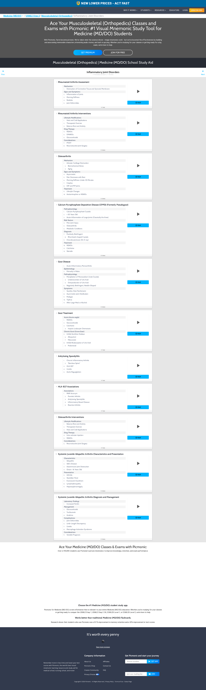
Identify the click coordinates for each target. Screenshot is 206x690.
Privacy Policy (109, 681)
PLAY (139, 103)
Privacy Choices (90, 674)
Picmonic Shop (89, 666)
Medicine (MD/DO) (12, 16)
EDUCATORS (174, 10)
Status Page (128, 681)
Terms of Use (119, 681)
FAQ (104, 670)
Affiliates (106, 661)
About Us (87, 661)
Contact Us (107, 666)
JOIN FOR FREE (118, 52)
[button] (103, 578)
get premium (88, 52)
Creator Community (91, 670)
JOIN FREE (196, 10)
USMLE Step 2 (33, 16)
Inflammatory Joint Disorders (89, 16)
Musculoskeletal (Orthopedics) (56, 16)
